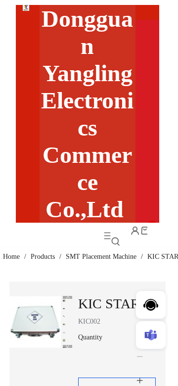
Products (43, 256)
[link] (11, 256)
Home (11, 256)
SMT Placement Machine (101, 256)
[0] (145, 231)
